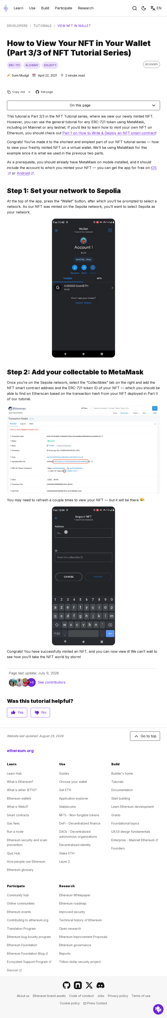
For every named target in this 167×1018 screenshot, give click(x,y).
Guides (64, 773)
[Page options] (29, 91)
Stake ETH (66, 853)
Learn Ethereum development (132, 806)
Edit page (44, 92)
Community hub (18, 895)
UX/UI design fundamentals (130, 831)
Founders (118, 848)
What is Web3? (17, 806)
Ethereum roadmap (72, 903)
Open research (70, 928)
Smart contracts (18, 815)
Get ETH (65, 790)
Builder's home (122, 773)
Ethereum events (19, 912)
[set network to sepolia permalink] (5, 191)
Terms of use (141, 996)
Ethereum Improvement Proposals (83, 937)
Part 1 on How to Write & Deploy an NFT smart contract (108, 133)
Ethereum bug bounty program (29, 937)
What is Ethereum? (20, 782)
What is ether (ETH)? (22, 790)
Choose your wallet (73, 782)
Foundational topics (125, 823)
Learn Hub (14, 773)
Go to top (148, 736)
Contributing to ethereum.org (27, 920)
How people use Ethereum (26, 861)
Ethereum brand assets (49, 996)
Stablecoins (67, 806)
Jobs (100, 996)
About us (23, 996)
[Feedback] (158, 1009)
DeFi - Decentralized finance (79, 823)
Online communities (21, 903)
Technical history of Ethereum (80, 920)
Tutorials (42, 26)
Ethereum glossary (20, 870)
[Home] (5, 8)
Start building (120, 798)
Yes (20, 712)
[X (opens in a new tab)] (89, 985)
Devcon (14, 970)
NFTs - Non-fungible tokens (79, 815)
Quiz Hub (13, 853)
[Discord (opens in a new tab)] (100, 985)
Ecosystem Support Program (29, 962)
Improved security (72, 912)
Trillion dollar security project (80, 962)
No (43, 712)
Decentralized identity (75, 845)
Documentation (122, 790)
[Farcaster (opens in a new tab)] (78, 985)
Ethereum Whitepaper (74, 895)
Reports (64, 953)
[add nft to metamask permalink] (5, 372)
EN (159, 8)
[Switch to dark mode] (143, 8)
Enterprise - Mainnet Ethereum (134, 840)
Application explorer (73, 798)
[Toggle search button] (134, 8)
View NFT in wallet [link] (74, 26)
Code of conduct (81, 996)
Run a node (15, 831)
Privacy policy (118, 996)
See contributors (51, 682)
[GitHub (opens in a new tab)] (66, 985)
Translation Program (21, 928)
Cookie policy (70, 1003)
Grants (115, 815)
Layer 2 (64, 861)
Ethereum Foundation (22, 945)
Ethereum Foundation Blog (27, 953)
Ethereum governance (75, 945)
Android (25, 173)
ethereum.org (20, 750)
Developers (17, 26)
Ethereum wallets (19, 798)
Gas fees (13, 823)
